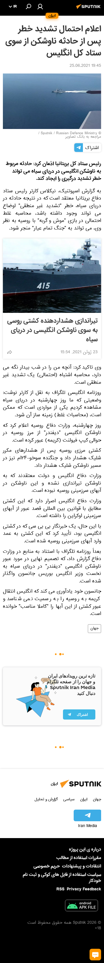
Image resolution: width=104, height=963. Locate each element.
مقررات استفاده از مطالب (78, 858)
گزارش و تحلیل (46, 799)
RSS (60, 889)
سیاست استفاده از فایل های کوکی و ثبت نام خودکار (62, 878)
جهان (94, 628)
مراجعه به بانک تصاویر (83, 137)
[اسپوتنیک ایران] (89, 10)
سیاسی (69, 799)
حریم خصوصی (47, 866)
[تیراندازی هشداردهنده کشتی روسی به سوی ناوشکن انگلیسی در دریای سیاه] (52, 275)
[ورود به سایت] (40, 6)
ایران (83, 799)
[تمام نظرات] (95, 954)
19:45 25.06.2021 (85, 66)
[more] (9, 352)
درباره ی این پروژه (85, 849)
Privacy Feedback (84, 889)
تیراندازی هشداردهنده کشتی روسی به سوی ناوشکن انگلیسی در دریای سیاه (52, 330)
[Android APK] (81, 907)
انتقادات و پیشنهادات (81, 866)
